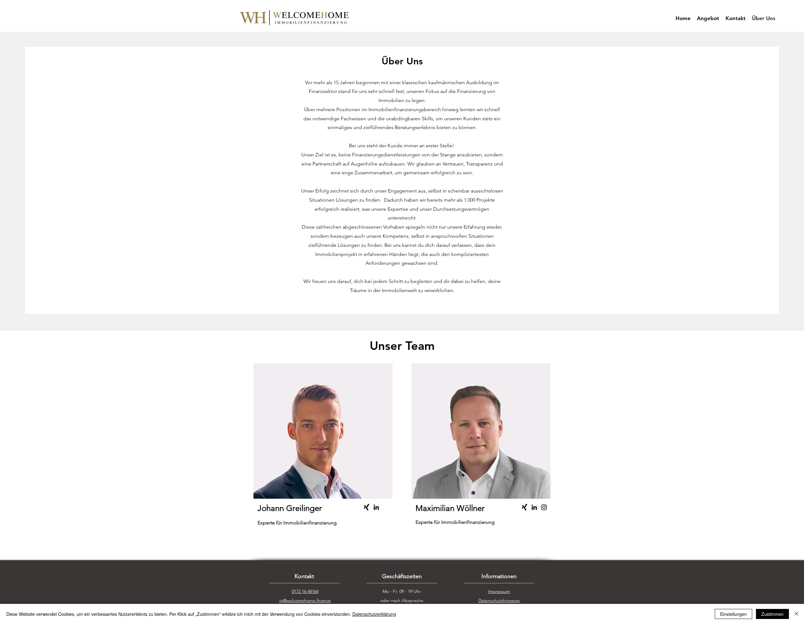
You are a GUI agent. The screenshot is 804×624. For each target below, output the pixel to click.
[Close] (796, 614)
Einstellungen (733, 614)
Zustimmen (772, 614)
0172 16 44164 (305, 591)
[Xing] (366, 507)
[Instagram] (544, 507)
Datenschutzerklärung (374, 614)
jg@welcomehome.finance (305, 600)
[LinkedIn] (376, 507)
